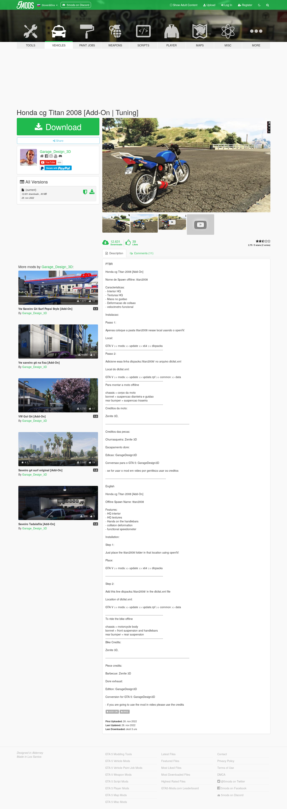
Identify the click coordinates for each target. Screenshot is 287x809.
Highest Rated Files (173, 781)
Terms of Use (225, 768)
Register (246, 5)
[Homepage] (42, 156)
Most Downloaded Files (175, 774)
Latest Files (168, 754)
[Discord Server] (60, 156)
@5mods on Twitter (232, 781)
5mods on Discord (231, 795)
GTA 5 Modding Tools (118, 754)
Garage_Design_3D (55, 151)
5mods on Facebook (233, 788)
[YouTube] (55, 156)
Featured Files (170, 761)
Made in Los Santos (29, 756)
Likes (135, 244)
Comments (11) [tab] (143, 253)
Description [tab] (115, 253)
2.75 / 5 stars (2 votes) (259, 245)
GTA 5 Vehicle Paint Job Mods (123, 768)
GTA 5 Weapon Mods (118, 774)
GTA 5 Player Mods (117, 788)
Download (62, 126)
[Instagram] (51, 156)
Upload (210, 5)
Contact (222, 754)
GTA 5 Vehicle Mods (117, 761)
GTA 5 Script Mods (116, 781)
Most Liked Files (171, 768)
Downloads (116, 244)
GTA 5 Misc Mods (116, 802)
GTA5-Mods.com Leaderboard (180, 788)
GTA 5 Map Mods (116, 795)
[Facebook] (46, 156)
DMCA (221, 774)
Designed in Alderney (30, 753)
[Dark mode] (259, 5)
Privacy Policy (225, 761)
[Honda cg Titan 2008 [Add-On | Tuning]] (186, 165)
